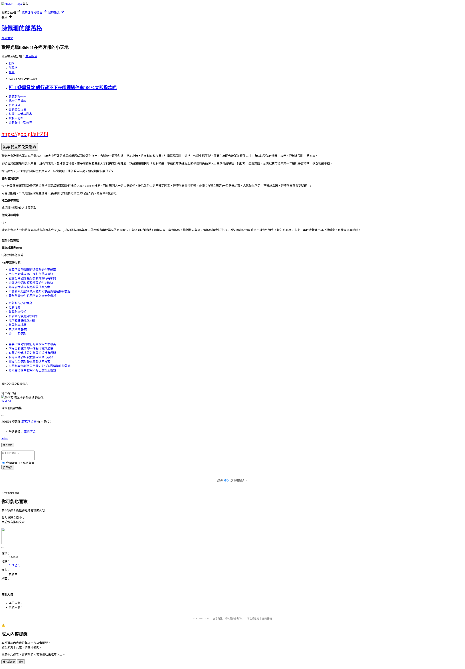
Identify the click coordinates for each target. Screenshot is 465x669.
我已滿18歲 (9, 661)
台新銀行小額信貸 (20, 122)
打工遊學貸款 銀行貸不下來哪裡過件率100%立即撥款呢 (63, 87)
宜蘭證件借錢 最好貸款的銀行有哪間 (32, 278)
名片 (12, 72)
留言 (34, 421)
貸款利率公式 (17, 311)
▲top (4, 438)
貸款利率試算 (17, 324)
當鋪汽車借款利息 (20, 113)
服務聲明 (267, 618)
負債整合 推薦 (18, 329)
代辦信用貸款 (17, 100)
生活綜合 (31, 56)
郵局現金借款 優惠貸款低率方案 (29, 287)
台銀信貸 (14, 105)
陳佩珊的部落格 (21, 28)
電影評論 (30, 431)
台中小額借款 (17, 333)
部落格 (13, 67)
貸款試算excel (17, 96)
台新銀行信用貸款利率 (23, 316)
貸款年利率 (16, 118)
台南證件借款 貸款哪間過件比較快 (31, 282)
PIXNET (205, 618)
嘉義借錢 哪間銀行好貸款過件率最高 (32, 269)
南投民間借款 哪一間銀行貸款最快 (31, 274)
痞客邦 (25, 421)
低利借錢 (14, 307)
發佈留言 (7, 467)
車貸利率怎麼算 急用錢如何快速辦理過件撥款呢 (39, 291)
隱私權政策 (253, 618)
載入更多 (7, 445)
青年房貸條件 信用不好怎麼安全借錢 (32, 295)
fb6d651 (6, 401)
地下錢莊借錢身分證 (22, 320)
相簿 (12, 63)
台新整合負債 (17, 109)
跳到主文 (7, 38)
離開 (21, 661)
